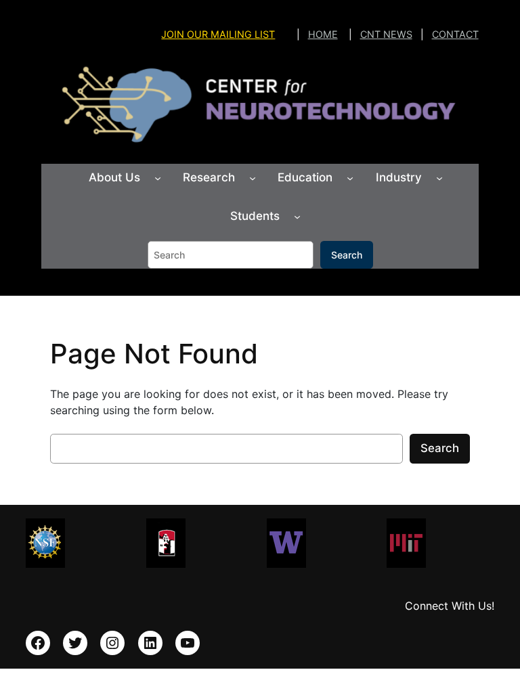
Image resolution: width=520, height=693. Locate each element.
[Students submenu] (297, 216)
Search (346, 255)
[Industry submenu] (439, 178)
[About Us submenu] (157, 178)
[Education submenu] (350, 178)
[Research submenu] (252, 178)
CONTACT (455, 34)
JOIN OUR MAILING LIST (218, 34)
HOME (323, 34)
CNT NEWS (386, 34)
